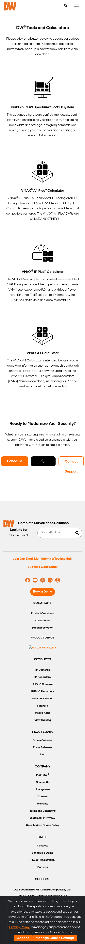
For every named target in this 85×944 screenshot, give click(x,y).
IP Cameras (42, 670)
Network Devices (42, 698)
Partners (42, 867)
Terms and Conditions (43, 810)
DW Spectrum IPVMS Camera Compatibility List (42, 889)
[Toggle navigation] (76, 6)
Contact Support (71, 463)
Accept (23, 938)
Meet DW (42, 775)
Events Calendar (43, 740)
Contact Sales (43, 461)
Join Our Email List (26, 558)
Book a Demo (42, 591)
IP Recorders (42, 677)
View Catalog (42, 720)
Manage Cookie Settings (55, 938)
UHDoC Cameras (42, 684)
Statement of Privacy (42, 818)
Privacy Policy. (19, 927)
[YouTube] (35, 580)
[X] (42, 580)
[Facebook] (27, 580)
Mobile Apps (42, 713)
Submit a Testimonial (56, 558)
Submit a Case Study (43, 567)
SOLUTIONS (42, 603)
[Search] (65, 6)
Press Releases (42, 747)
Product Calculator (42, 613)
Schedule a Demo (14, 463)
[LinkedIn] (50, 580)
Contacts (42, 845)
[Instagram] (57, 580)
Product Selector (42, 627)
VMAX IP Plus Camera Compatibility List (42, 895)
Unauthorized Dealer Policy (42, 825)
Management (42, 789)
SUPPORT (42, 879)
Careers (43, 796)
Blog (42, 754)
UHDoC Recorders (42, 691)
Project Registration (42, 860)
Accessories (42, 620)
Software (42, 705)
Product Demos (42, 637)
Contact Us (42, 782)
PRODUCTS (42, 659)
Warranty (42, 803)
